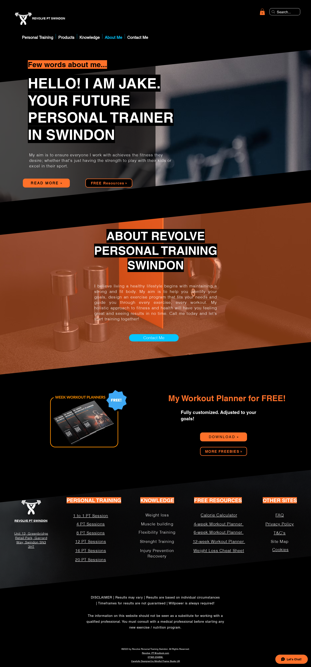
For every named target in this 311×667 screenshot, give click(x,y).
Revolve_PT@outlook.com (155, 653)
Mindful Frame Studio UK (167, 661)
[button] (262, 12)
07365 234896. (155, 657)
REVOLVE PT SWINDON (48, 18)
